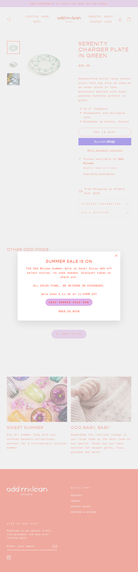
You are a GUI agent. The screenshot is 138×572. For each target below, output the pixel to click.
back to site (69, 310)
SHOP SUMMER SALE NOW (69, 302)
